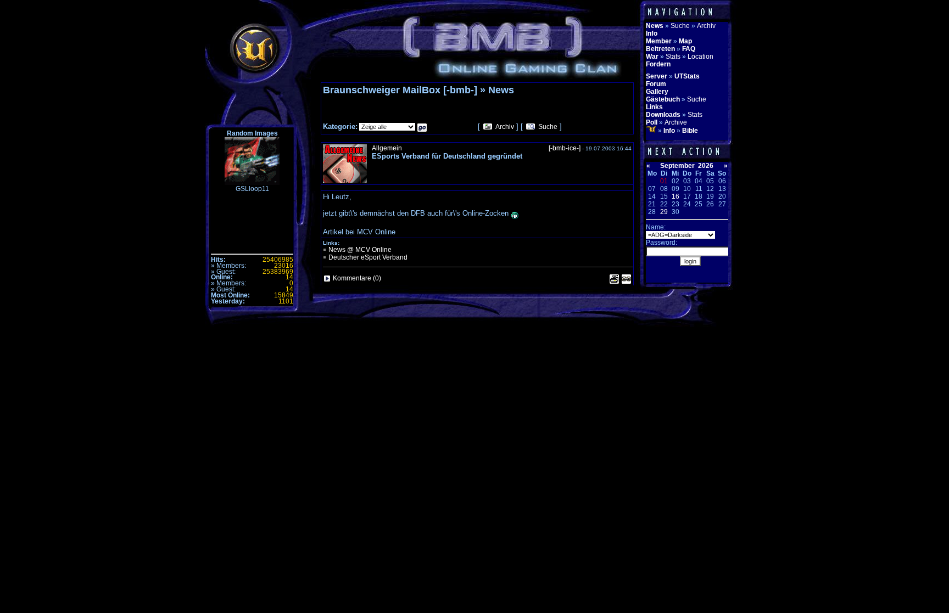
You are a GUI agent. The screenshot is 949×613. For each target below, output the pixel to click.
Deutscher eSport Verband (367, 257)
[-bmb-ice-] (564, 148)
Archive (676, 122)
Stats (673, 56)
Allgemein (387, 148)
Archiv (504, 127)
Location (700, 56)
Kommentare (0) (357, 278)
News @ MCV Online (360, 250)
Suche (547, 127)
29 (664, 212)
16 (675, 196)
